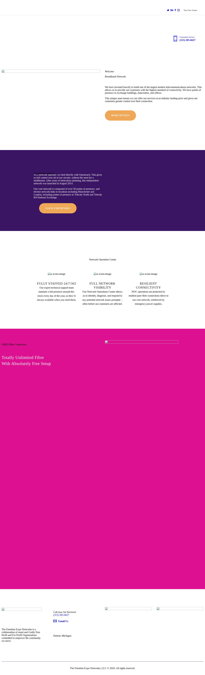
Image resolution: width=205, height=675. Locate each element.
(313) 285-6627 (61, 615)
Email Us (63, 621)
